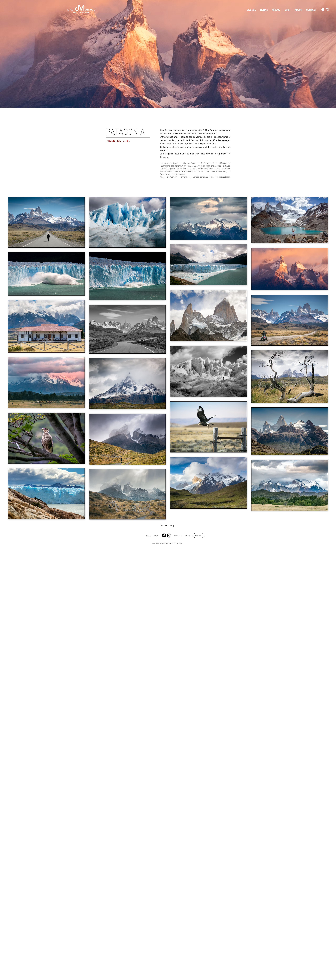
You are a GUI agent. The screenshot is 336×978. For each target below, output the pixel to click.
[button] (251, 10)
